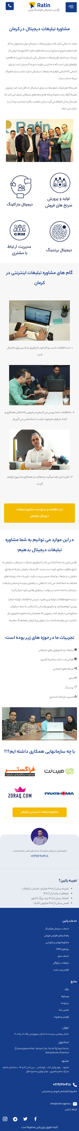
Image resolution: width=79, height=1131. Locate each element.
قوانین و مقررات (61, 1017)
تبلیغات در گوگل (61, 963)
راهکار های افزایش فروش (56, 936)
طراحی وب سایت (61, 970)
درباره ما (65, 1003)
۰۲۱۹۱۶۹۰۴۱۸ (39, 856)
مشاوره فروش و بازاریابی (57, 943)
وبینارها (65, 997)
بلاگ (67, 990)
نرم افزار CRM (62, 949)
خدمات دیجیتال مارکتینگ (57, 929)
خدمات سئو (63, 956)
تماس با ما (64, 1010)
